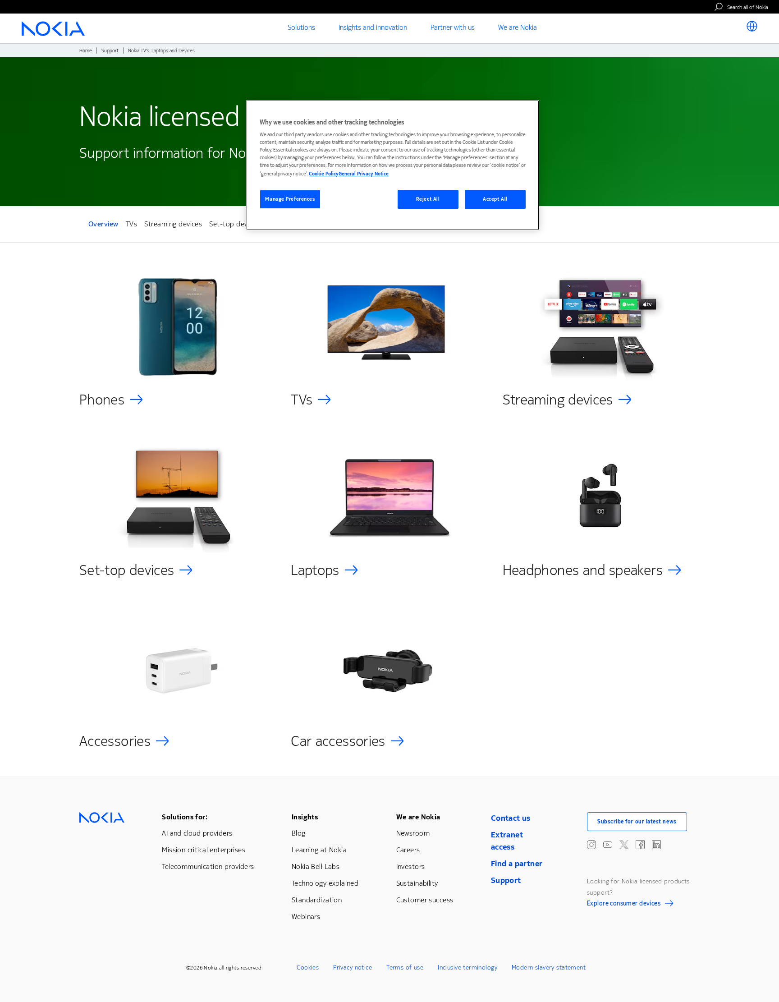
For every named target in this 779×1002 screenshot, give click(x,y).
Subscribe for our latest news (637, 821)
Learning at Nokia (319, 850)
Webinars (306, 916)
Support (110, 51)
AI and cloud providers (197, 833)
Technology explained (325, 883)
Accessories (115, 741)
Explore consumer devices (623, 905)
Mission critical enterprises (203, 850)
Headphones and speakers (583, 570)
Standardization (317, 900)
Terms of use (404, 967)
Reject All (428, 199)
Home (85, 51)
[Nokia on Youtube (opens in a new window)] (607, 844)
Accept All (495, 199)
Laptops (315, 570)
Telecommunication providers (208, 866)
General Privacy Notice (364, 173)
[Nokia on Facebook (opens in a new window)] (640, 844)
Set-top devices (234, 224)
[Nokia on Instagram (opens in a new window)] (591, 844)
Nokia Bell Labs (315, 866)
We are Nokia (418, 817)
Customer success (425, 900)
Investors (410, 866)
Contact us (511, 818)
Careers (408, 850)
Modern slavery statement (549, 967)
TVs (131, 224)
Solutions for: (184, 817)
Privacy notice (352, 967)
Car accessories (338, 741)
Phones (101, 400)
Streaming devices (173, 224)
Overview (103, 225)
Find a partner (517, 863)
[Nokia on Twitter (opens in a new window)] (623, 844)
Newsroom (413, 833)
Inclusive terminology (467, 967)
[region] (392, 165)
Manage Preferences (290, 199)
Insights (305, 817)
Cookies (308, 967)
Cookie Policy (324, 173)
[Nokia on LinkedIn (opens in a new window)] (656, 844)
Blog (299, 833)
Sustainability (417, 883)
